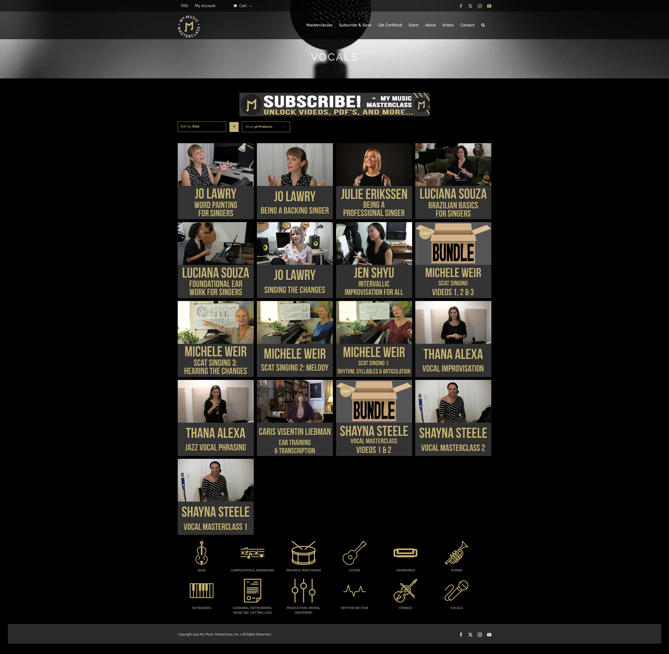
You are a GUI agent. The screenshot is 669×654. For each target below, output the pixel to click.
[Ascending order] (234, 126)
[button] (483, 25)
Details (215, 182)
